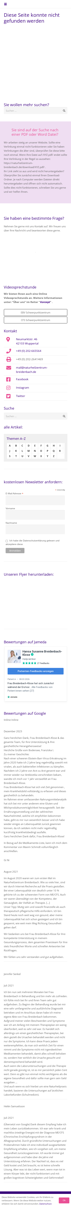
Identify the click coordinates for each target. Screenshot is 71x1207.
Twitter (20, 396)
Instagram (22, 387)
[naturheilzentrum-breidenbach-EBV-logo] (58, 4)
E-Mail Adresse (14, 493)
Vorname (10, 508)
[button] (5, 4)
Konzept (45, 302)
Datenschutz (45, 1203)
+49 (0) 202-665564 (28, 351)
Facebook (22, 379)
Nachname (11, 523)
